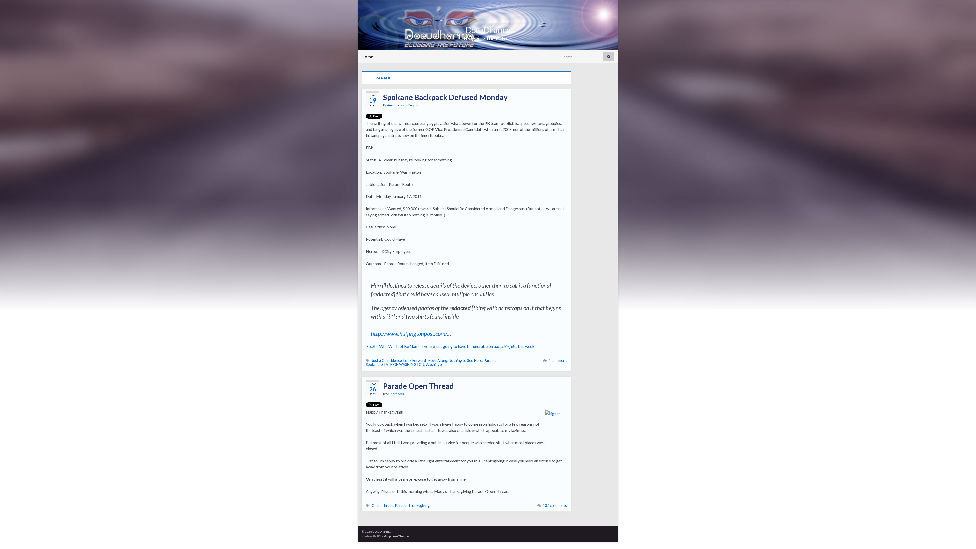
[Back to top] (964, 537)
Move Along (437, 360)
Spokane (373, 364)
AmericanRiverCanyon (402, 105)
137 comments (555, 505)
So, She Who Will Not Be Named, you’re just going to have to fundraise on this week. (451, 346)
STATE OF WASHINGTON (402, 364)
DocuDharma (488, 30)
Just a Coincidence (387, 360)
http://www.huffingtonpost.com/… (411, 333)
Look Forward (414, 360)
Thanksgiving (419, 505)
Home (367, 56)
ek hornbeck (395, 394)
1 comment (558, 360)
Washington (436, 364)
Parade (489, 360)
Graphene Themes (397, 536)
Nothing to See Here (465, 360)
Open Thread (382, 505)
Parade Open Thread (418, 385)
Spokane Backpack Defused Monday (445, 97)
